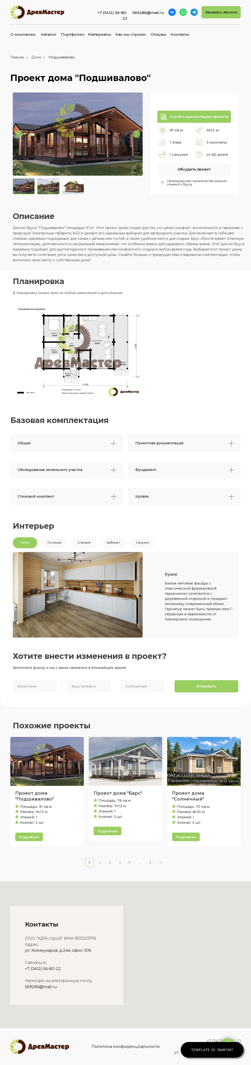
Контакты (180, 34)
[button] (163, 116)
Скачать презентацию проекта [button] (199, 117)
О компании (23, 34)
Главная (17, 57)
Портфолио (72, 34)
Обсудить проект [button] (194, 169)
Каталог (49, 34)
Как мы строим (130, 34)
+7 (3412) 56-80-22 (43, 968)
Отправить (206, 686)
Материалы (99, 34)
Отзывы (158, 34)
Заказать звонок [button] (221, 12)
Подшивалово (62, 57)
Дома (36, 57)
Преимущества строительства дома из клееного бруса (197, 182)
